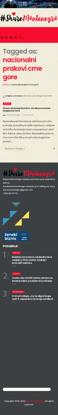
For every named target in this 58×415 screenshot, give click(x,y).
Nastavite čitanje (14, 148)
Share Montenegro (35, 401)
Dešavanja (18, 292)
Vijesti (7, 104)
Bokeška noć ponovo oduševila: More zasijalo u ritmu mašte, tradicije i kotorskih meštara (32, 260)
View (27, 97)
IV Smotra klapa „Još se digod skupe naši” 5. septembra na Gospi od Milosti (32, 297)
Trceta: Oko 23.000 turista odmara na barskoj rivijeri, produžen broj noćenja (32, 279)
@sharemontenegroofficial (15, 389)
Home (6, 84)
